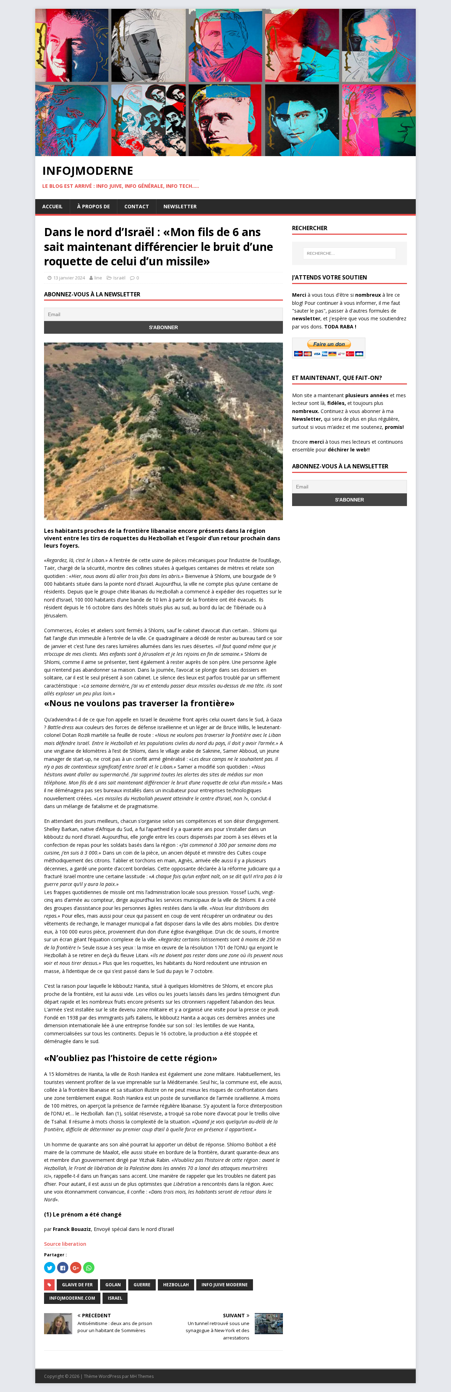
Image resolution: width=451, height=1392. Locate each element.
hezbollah (176, 1285)
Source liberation (65, 1243)
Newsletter (180, 206)
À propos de (93, 206)
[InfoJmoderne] (225, 152)
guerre (142, 1285)
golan (113, 1285)
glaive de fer (77, 1285)
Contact (136, 206)
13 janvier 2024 (69, 278)
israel (115, 1298)
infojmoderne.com (72, 1298)
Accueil (52, 206)
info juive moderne (225, 1285)
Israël (119, 278)
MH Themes (142, 1376)
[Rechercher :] (349, 253)
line (98, 278)
